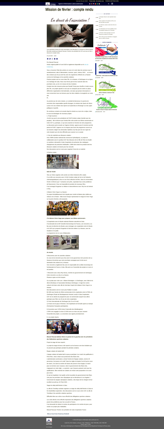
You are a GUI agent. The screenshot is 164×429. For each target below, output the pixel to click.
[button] (109, 4)
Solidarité (66, 413)
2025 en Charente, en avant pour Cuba (106, 92)
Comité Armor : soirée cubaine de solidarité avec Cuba (106, 75)
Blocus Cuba (51, 413)
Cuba (56, 413)
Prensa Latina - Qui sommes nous (96, 1)
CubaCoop (61, 413)
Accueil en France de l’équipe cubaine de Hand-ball (106, 109)
